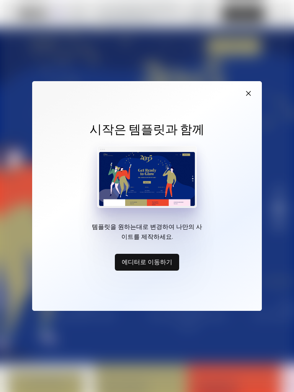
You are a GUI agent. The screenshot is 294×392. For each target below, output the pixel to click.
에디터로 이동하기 (147, 262)
